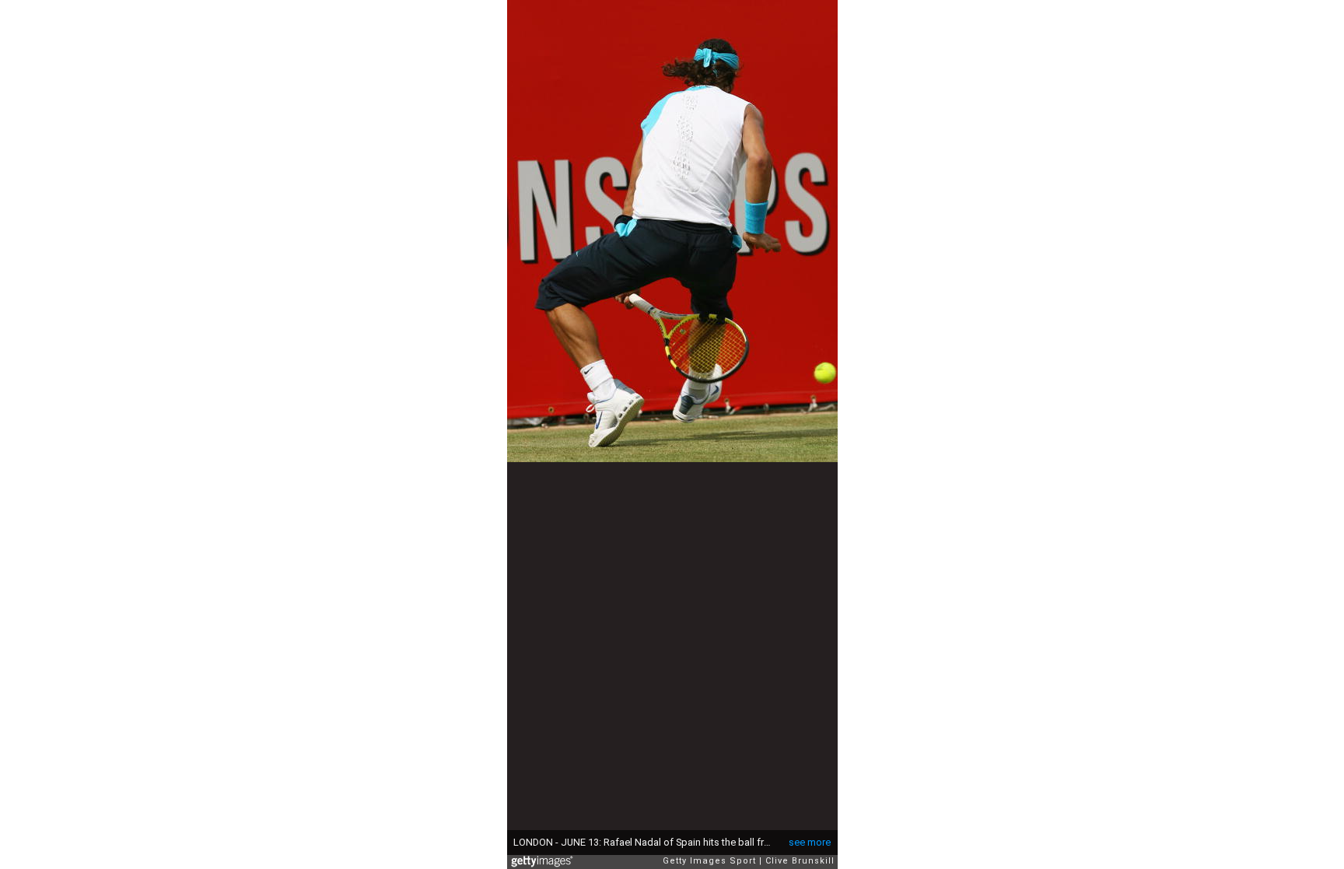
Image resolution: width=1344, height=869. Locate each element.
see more (810, 842)
